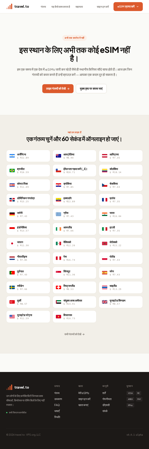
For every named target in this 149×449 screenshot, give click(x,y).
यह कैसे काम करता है (60, 6)
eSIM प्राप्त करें (126, 6)
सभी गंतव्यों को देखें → (74, 334)
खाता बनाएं (83, 405)
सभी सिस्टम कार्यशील (17, 412)
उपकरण (58, 399)
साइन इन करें (103, 6)
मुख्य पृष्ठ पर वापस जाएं (91, 88)
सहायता (79, 6)
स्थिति (57, 417)
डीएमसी (106, 405)
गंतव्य (43, 6)
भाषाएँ (57, 411)
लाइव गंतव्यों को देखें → (58, 88)
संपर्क (104, 411)
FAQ (57, 405)
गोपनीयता (107, 399)
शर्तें (104, 393)
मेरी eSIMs (83, 393)
